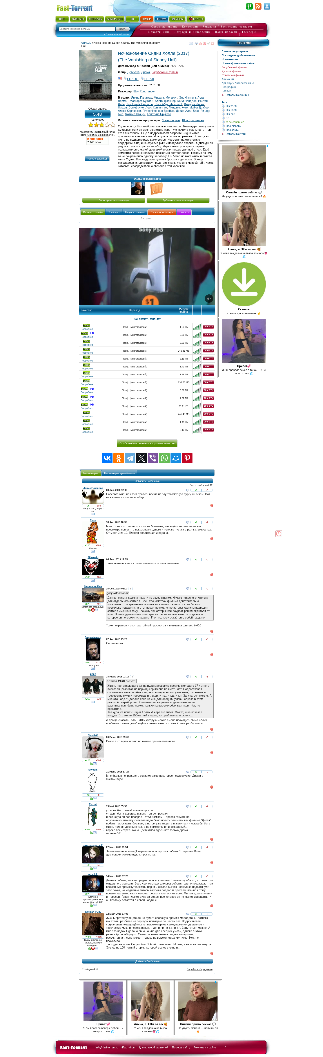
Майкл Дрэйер (199, 107)
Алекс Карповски (129, 110)
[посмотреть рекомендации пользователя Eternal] (91, 833)
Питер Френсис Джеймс (158, 110)
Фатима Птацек (135, 114)
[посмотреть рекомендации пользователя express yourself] (91, 869)
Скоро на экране (164, 26)
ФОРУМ (161, 19)
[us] (120, 79)
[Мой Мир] (176, 458)
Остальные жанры (237, 95)
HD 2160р (247, 106)
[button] (97, 158)
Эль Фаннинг (187, 97)
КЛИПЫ (198, 19)
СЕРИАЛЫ (95, 19)
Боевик (226, 91)
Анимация (228, 79)
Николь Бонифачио (131, 107)
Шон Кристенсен (144, 91)
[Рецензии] (93, 610)
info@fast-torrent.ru (107, 1047)
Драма (145, 72)
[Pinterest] (187, 458)
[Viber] (153, 458)
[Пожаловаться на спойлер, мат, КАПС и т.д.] (212, 506)
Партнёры (128, 1047)
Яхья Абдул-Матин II (168, 104)
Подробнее (87, 329)
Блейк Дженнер (165, 101)
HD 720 (247, 114)
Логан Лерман (171, 120)
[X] (141, 458)
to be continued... (247, 122)
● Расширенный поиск (116, 34)
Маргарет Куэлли (141, 101)
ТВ (132, 19)
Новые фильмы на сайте (238, 63)
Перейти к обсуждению (199, 969)
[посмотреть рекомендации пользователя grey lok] (91, 906)
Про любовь (247, 126)
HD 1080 (247, 110)
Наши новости (226, 31)
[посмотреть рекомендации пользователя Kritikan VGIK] (89, 949)
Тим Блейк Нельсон (139, 104)
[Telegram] (130, 458)
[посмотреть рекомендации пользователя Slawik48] (91, 764)
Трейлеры (249, 31)
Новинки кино (230, 59)
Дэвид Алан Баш (187, 110)
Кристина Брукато (159, 114)
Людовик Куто (178, 107)
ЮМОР (146, 19)
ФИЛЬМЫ (78, 19)
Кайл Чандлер (186, 101)
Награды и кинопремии (192, 31)
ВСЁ (62, 19)
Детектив (133, 72)
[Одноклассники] (118, 458)
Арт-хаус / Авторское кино (238, 83)
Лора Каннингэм (156, 107)
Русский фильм (231, 71)
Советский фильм (233, 75)
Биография (229, 87)
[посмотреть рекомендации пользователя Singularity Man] (89, 610)
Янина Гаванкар (141, 97)
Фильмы (244, 42)
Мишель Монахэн (165, 97)
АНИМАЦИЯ (115, 19)
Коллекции (190, 26)
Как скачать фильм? (147, 319)
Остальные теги (236, 134)
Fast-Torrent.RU (79, 7)
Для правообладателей (153, 1047)
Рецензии (209, 26)
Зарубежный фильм (234, 67)
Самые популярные (235, 51)
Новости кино (159, 31)
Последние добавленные (238, 55)
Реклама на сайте (205, 1047)
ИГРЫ (179, 19)
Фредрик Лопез (194, 104)
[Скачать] (208, 328)
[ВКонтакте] (107, 458)
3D (247, 118)
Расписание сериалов (237, 26)
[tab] (92, 212)
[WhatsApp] (164, 458)
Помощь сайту (181, 1047)
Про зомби (247, 130)
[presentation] (93, 212)
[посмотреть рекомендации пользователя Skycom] (91, 799)
